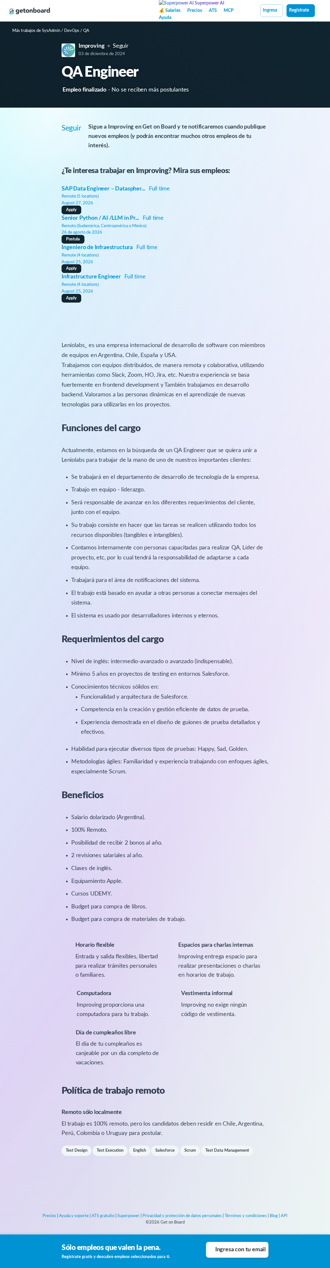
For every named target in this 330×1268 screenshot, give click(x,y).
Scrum (190, 1150)
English (139, 1150)
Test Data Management (227, 1150)
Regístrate (299, 10)
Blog (274, 1216)
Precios (194, 10)
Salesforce (165, 1150)
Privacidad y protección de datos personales (182, 1216)
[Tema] (318, 11)
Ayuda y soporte (74, 1216)
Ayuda (165, 17)
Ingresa (270, 10)
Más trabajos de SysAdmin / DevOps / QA (50, 31)
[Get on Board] (29, 11)
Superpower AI (209, 3)
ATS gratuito (103, 1216)
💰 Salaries (169, 10)
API (284, 1216)
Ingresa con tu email (240, 1250)
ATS (213, 10)
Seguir (121, 46)
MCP (229, 10)
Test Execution (110, 1150)
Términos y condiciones (246, 1216)
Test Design (76, 1150)
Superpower (128, 1216)
